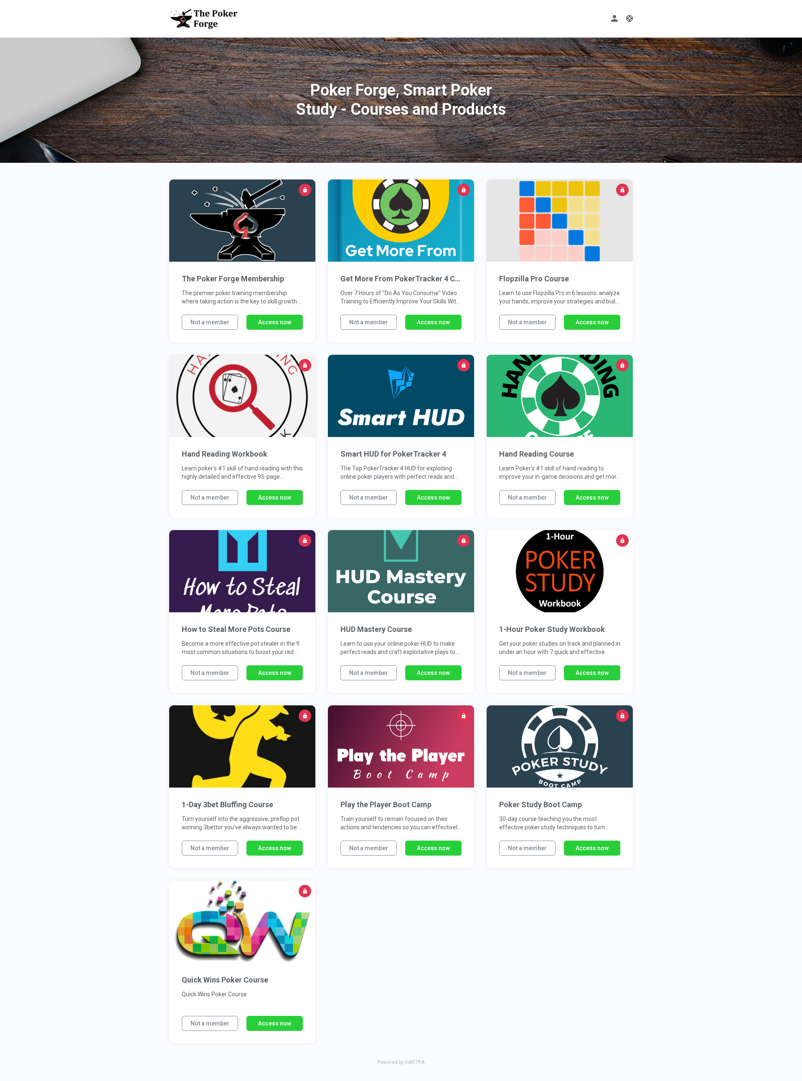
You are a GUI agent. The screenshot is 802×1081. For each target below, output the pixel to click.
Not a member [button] (209, 322)
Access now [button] (274, 322)
